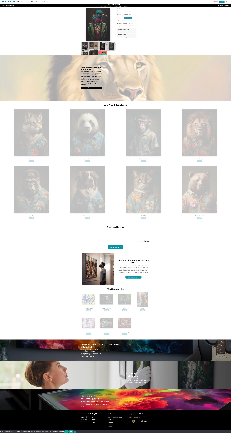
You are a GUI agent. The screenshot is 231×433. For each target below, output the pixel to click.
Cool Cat (143, 215)
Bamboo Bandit (87, 158)
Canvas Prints (84, 419)
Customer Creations (35, 1)
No (71, 431)
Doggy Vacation (87, 215)
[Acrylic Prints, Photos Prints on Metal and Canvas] (9, 2)
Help (41, 1)
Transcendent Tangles (124, 332)
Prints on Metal (84, 417)
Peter (142, 308)
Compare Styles (95, 419)
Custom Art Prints (20, 1)
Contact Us (94, 416)
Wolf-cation (31, 158)
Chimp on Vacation (143, 158)
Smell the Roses (106, 308)
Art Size (118, 10)
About (31, 1)
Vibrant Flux (88, 332)
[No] (75, 432)
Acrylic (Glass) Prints (85, 416)
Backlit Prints (83, 420)
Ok (66, 431)
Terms (93, 422)
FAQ (93, 417)
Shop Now (31, 160)
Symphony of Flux (88, 308)
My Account (220, 5)
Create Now (222, 1)
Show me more (91, 87)
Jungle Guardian (124, 308)
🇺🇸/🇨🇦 (215, 2)
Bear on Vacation (199, 215)
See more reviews (115, 247)
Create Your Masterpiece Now (133, 277)
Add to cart (128, 18)
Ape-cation (31, 215)
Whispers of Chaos (106, 332)
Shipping (94, 420)
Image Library (26, 1)
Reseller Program (46, 1)
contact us (138, 417)
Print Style (119, 14)
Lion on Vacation (199, 158)
